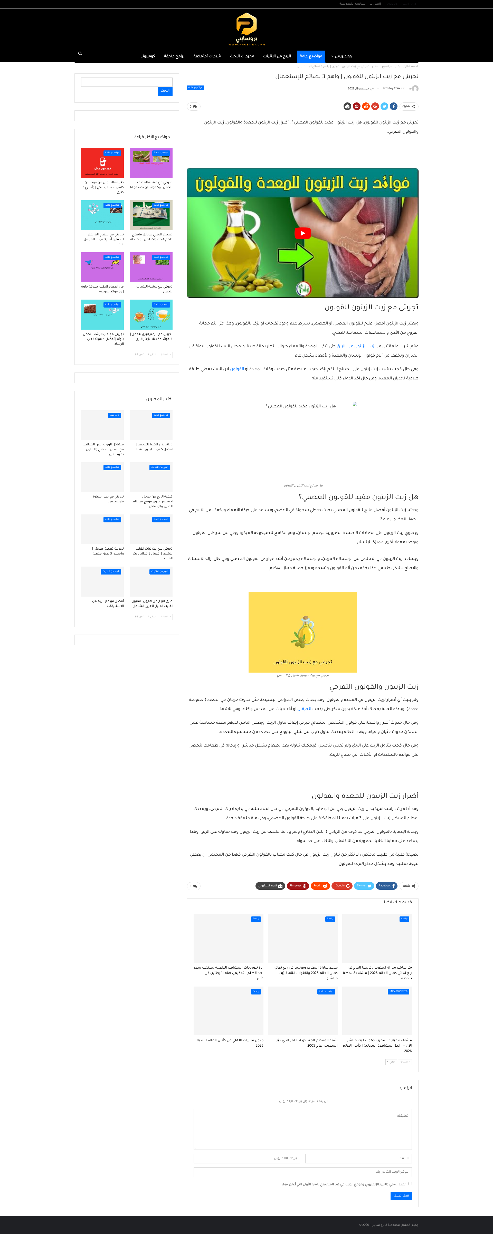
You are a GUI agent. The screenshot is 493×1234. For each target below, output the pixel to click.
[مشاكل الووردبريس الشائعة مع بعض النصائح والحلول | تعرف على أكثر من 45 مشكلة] (102, 425)
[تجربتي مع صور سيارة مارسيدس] (102, 477)
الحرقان (304, 709)
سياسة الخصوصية (352, 4)
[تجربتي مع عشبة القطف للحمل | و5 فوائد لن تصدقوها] (151, 163)
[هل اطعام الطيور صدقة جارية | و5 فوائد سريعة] (102, 267)
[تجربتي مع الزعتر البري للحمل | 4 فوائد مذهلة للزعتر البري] (151, 314)
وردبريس (114, 415)
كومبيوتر (148, 57)
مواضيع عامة (311, 57)
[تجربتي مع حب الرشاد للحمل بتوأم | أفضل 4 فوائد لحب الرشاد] (102, 314)
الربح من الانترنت (277, 57)
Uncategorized (398, 991)
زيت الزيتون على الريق (355, 346)
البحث (165, 91)
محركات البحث (242, 57)
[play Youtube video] (303, 233)
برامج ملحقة (174, 57)
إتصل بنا (375, 4)
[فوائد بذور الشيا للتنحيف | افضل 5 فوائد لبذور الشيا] (151, 425)
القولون (237, 369)
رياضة (404, 919)
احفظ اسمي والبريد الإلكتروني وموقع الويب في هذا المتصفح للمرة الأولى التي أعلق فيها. (343, 1185)
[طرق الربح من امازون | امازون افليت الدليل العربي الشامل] (151, 581)
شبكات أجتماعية (207, 57)
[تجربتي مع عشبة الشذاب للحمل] (151, 267)
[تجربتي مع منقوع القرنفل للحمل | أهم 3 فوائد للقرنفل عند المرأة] (102, 215)
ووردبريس (343, 57)
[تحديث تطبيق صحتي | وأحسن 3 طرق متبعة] (102, 529)
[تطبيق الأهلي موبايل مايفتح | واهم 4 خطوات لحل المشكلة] (151, 215)
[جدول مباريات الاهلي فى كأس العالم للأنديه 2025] (228, 1011)
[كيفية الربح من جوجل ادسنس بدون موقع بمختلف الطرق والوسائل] (151, 477)
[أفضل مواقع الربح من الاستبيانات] (102, 581)
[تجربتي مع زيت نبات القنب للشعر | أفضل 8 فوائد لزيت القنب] (151, 529)
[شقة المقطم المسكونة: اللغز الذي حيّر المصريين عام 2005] (303, 1011)
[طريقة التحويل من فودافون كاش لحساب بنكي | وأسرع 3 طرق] (102, 163)
